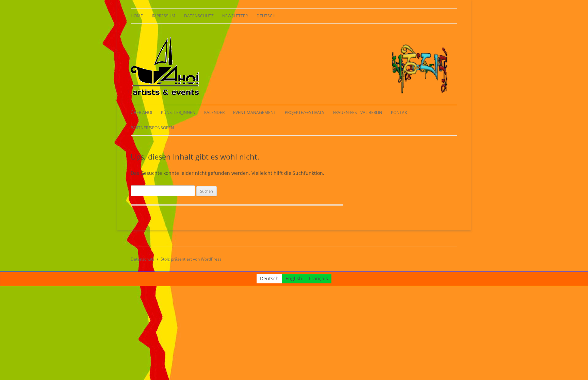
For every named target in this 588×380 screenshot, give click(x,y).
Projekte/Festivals (304, 112)
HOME (137, 16)
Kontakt (400, 112)
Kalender (214, 112)
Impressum (163, 16)
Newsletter (235, 16)
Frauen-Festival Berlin (357, 112)
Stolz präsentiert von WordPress (191, 259)
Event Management (254, 112)
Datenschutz (199, 16)
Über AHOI (141, 112)
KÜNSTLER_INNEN (178, 112)
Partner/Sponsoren (152, 128)
